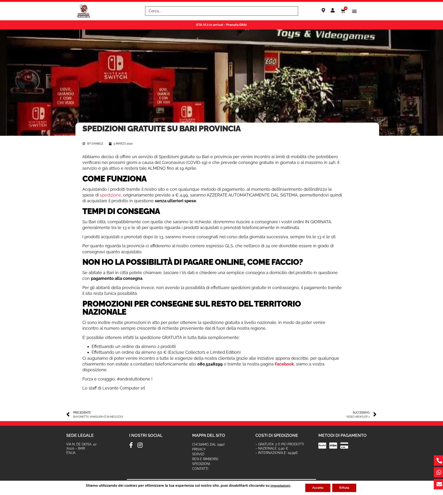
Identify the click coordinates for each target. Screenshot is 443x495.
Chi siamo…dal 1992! (208, 444)
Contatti (200, 469)
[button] (354, 11)
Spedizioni (201, 464)
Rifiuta (344, 488)
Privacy (199, 449)
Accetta (317, 488)
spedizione (110, 195)
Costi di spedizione (276, 435)
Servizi (198, 454)
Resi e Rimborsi (205, 459)
